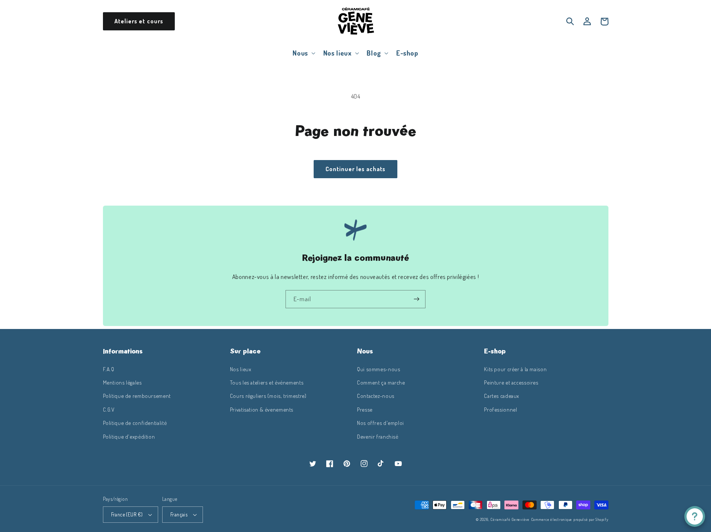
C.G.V (109, 409)
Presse (365, 409)
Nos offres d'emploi (380, 422)
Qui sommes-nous (378, 369)
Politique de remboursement (137, 395)
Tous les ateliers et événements (267, 382)
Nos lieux (240, 369)
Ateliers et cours (138, 21)
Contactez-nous (375, 395)
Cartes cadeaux (501, 395)
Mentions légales (122, 382)
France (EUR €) (127, 514)
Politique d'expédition (129, 436)
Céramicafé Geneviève (510, 519)
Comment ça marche (381, 382)
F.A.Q (108, 369)
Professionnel (500, 409)
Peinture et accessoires (511, 382)
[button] (303, 53)
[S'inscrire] (416, 299)
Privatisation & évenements (261, 409)
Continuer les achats (356, 169)
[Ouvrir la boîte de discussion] (694, 516)
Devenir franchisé (377, 436)
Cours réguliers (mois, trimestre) (268, 395)
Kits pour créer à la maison (515, 369)
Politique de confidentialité (135, 422)
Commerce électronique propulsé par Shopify (569, 519)
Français (178, 514)
